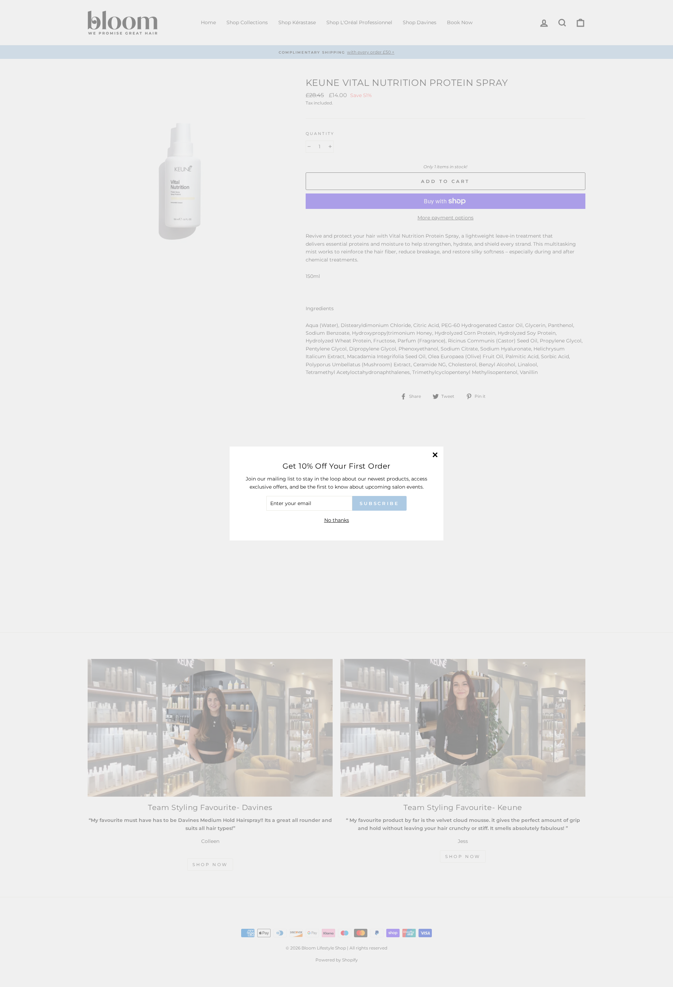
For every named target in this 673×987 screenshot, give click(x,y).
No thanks (336, 520)
